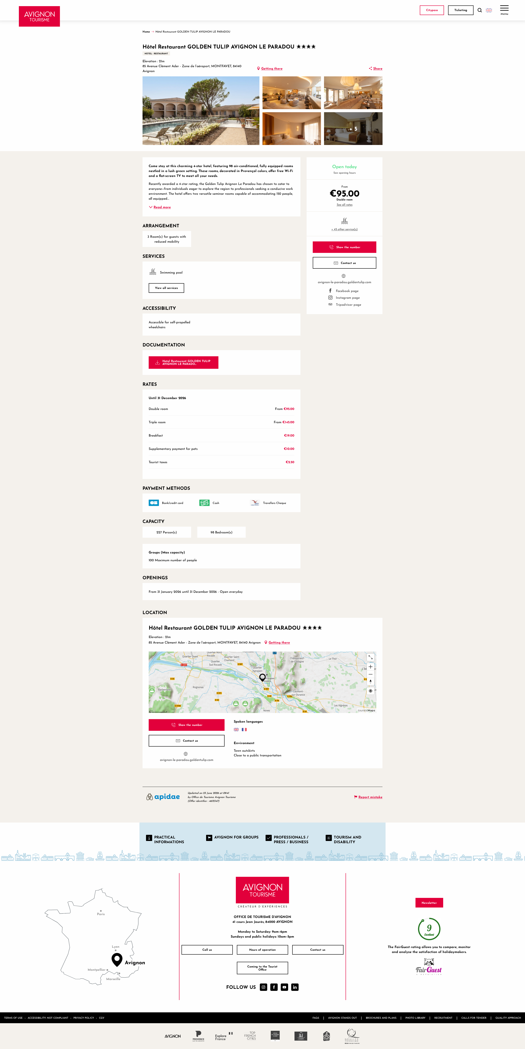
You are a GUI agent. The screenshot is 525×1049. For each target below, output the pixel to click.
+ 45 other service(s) (344, 229)
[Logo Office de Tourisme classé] (275, 1036)
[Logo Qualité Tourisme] (352, 1036)
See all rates (345, 204)
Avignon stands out (342, 1018)
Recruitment (443, 1018)
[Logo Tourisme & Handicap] (301, 1036)
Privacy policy (83, 1018)
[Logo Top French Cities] (249, 1036)
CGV (101, 1018)
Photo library (415, 1018)
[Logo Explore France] (224, 1036)
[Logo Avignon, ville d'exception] (172, 1036)
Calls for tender (473, 1018)
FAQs (316, 1018)
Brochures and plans (381, 1018)
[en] (489, 10)
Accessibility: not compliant (48, 1018)
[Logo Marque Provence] (198, 1036)
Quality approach (508, 1018)
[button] (480, 10)
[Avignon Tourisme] (39, 16)
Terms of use (13, 1018)
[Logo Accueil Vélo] (326, 1036)
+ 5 (353, 128)
